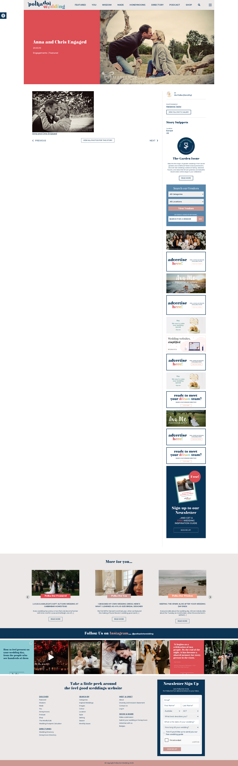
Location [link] (82, 712)
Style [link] (81, 715)
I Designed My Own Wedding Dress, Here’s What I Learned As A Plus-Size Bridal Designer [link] (119, 605)
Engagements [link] (40, 53)
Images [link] (82, 706)
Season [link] (82, 721)
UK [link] (167, 133)
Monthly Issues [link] (84, 724)
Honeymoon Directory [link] (47, 735)
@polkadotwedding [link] (142, 634)
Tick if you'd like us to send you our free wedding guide (181, 733)
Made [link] (121, 5)
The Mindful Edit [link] (45, 721)
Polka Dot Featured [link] (56, 596)
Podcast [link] (174, 5)
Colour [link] (81, 709)
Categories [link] (83, 700)
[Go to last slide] (28, 597)
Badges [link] (122, 726)
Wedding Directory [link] (46, 732)
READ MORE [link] (186, 178)
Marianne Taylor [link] (173, 107)
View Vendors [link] (186, 208)
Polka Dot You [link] (119, 596)
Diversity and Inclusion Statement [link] (132, 703)
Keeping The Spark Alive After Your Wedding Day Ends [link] (183, 605)
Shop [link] (189, 5)
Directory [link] (157, 5)
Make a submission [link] (126, 717)
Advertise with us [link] (125, 723)
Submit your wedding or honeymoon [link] (133, 720)
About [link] (121, 700)
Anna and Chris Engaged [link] (44, 134)
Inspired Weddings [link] (86, 703)
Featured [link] (80, 5)
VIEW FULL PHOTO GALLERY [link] (179, 112)
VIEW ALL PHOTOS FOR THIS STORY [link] (97, 140)
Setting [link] (82, 718)
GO (200, 219)
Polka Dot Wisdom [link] (182, 596)
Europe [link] (169, 131)
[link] (3, 15)
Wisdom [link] (107, 5)
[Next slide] (210, 597)
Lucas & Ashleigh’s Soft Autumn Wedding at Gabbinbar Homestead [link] (55, 605)
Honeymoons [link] (137, 5)
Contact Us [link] (123, 706)
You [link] (94, 5)
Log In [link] (121, 709)
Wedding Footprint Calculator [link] (50, 724)
